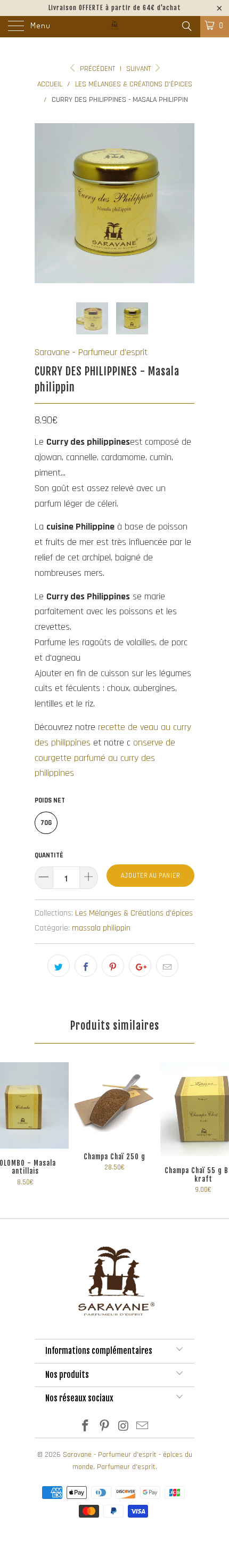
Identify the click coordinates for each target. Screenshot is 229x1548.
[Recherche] (186, 27)
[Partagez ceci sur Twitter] (58, 966)
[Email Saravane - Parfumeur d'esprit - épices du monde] (143, 1428)
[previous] (44, 203)
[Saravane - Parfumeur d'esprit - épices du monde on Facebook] (86, 1428)
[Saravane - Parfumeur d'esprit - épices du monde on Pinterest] (104, 1428)
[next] (184, 203)
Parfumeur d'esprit (126, 1467)
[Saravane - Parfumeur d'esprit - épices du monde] (115, 26)
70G (46, 823)
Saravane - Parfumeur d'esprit (91, 352)
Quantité (49, 855)
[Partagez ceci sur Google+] (140, 966)
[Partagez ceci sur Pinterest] (113, 966)
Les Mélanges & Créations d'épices (134, 913)
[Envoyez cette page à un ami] (167, 966)
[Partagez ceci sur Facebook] (86, 966)
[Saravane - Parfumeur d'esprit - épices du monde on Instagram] (124, 1428)
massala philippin (101, 928)
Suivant (139, 69)
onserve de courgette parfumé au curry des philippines (105, 758)
